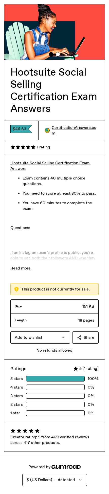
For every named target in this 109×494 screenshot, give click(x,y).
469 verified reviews (70, 437)
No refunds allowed (54, 350)
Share (89, 337)
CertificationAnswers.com (74, 130)
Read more (20, 268)
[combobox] (40, 337)
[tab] (51, 54)
